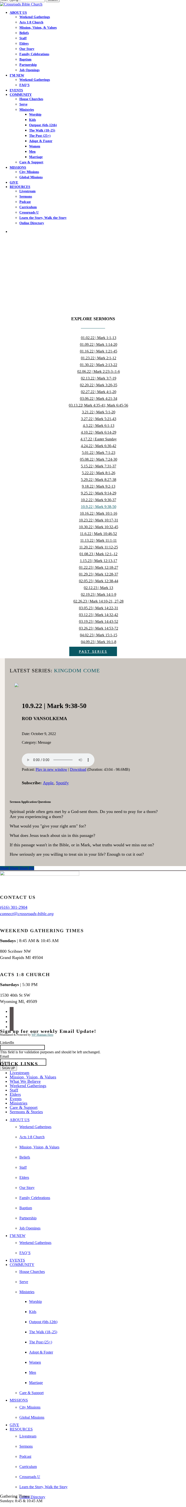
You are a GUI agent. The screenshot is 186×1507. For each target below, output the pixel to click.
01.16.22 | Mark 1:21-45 (98, 351)
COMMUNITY (22, 1265)
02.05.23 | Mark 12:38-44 (98, 581)
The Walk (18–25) (43, 1332)
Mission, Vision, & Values (33, 1077)
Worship (35, 1301)
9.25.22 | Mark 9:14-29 (98, 493)
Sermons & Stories (26, 1111)
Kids (32, 1312)
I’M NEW (17, 1236)
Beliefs (24, 1157)
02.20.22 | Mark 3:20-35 (98, 385)
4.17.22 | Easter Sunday (98, 439)
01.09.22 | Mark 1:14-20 (98, 344)
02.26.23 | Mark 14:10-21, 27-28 (98, 601)
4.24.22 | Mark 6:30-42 (98, 446)
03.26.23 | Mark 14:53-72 (98, 628)
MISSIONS (19, 1400)
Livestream (19, 1072)
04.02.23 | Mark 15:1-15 (98, 635)
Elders (15, 1094)
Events (16, 1098)
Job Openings (29, 1228)
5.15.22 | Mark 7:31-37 (98, 466)
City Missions (29, 1407)
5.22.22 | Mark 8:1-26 (98, 473)
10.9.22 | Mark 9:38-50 (98, 507)
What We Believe (25, 1081)
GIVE (14, 1425)
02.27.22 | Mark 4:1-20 (98, 392)
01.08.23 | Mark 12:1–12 (98, 554)
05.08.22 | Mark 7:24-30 (98, 459)
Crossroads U (29, 1477)
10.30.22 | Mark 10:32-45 (98, 527)
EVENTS (17, 1260)
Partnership (28, 1218)
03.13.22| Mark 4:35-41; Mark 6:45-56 (98, 405)
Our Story (27, 1188)
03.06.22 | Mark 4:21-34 (98, 398)
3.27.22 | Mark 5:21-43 (98, 419)
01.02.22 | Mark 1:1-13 (98, 338)
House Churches (32, 1272)
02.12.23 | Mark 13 (98, 588)
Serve (23, 1282)
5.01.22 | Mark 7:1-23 (98, 453)
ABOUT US (20, 1120)
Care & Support (24, 1107)
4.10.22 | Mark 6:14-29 (98, 432)
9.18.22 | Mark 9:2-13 (98, 486)
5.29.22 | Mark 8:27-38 (98, 480)
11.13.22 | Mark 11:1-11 (98, 540)
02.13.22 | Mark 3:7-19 (98, 378)
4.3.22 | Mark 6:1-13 (98, 426)
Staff (14, 1090)
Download (78, 769)
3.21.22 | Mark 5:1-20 (98, 412)
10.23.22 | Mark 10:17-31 (98, 520)
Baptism (25, 1208)
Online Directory (32, 1497)
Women (35, 1362)
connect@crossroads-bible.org (27, 913)
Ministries (18, 1103)
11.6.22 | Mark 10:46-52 (98, 534)
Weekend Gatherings (28, 1085)
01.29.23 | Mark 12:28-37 (98, 574)
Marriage (36, 1383)
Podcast (25, 1456)
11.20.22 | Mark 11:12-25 (98, 547)
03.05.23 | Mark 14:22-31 (98, 608)
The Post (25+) (40, 1342)
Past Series (93, 651)
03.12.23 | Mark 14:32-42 (98, 615)
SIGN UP (8, 1068)
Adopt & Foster (41, 1352)
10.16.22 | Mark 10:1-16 (98, 513)
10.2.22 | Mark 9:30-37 (98, 500)
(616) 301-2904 (13, 907)
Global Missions (31, 1417)
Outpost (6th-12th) (43, 1322)
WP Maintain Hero (42, 1034)
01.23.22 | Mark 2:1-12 (98, 358)
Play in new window (51, 769)
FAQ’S (25, 1253)
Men (32, 1372)
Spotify (62, 782)
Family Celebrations (34, 1198)
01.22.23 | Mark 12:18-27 (98, 567)
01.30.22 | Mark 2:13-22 (98, 365)
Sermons (26, 1446)
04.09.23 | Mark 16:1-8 (98, 642)
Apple (48, 782)
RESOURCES (21, 1429)
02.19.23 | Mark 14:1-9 (98, 594)
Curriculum (28, 1467)
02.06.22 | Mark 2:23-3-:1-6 (98, 371)
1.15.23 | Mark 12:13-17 (98, 561)
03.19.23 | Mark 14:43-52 (98, 621)
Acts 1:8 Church (32, 1137)
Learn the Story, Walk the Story (43, 1487)
